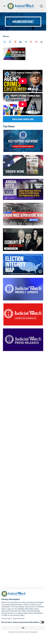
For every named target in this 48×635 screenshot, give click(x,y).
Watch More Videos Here (23, 119)
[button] (4, 6)
